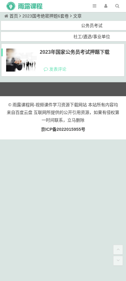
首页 (13, 16)
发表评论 (57, 69)
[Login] (106, 6)
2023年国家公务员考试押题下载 (74, 52)
